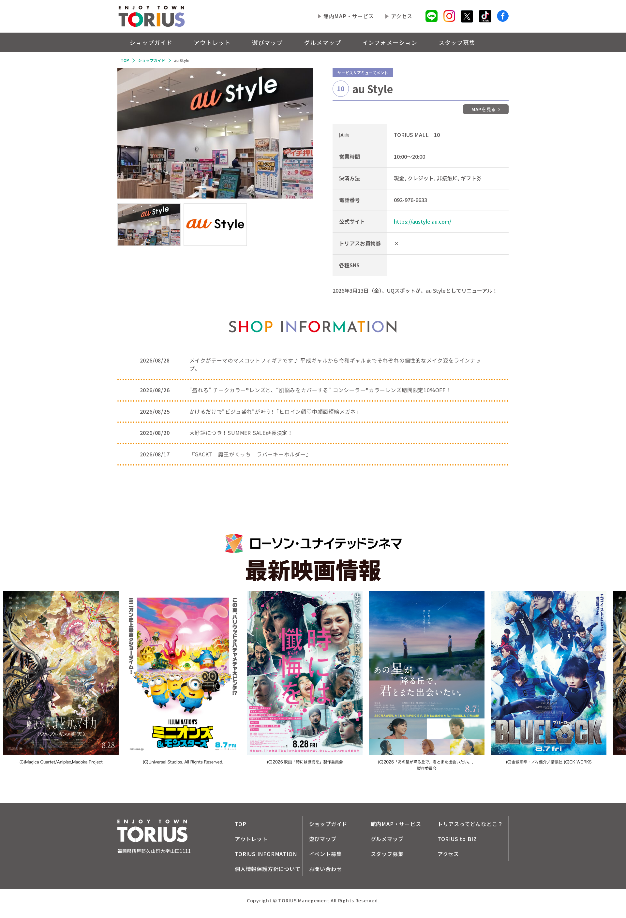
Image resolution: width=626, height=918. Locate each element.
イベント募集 (325, 854)
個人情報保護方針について (268, 869)
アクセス (401, 16)
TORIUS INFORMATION (266, 854)
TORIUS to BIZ (457, 839)
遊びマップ (267, 42)
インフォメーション (389, 42)
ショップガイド (150, 42)
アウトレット (212, 42)
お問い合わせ (325, 869)
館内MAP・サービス (348, 16)
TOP (125, 60)
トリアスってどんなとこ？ (470, 824)
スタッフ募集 (457, 42)
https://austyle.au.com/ (422, 221)
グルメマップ (322, 42)
